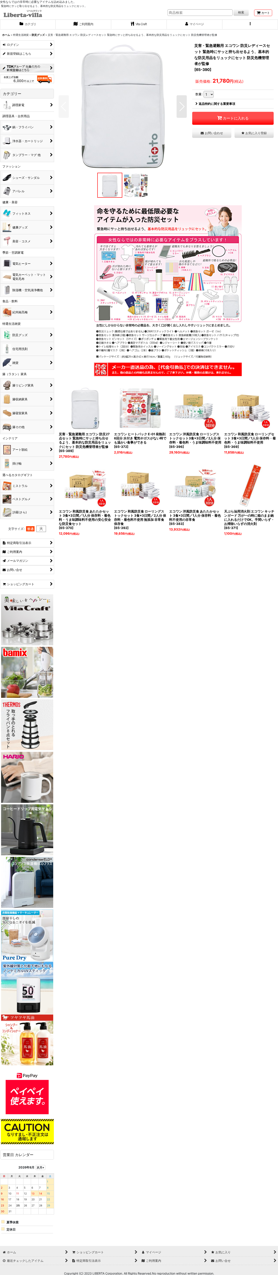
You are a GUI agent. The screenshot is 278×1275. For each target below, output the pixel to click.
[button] (250, 24)
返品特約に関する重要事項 (217, 103)
